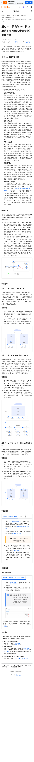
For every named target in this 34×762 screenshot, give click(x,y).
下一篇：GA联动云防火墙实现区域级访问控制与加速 (21, 666)
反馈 (20, 675)
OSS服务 (26, 649)
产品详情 (16, 42)
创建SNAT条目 (18, 550)
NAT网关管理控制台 (15, 522)
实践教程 (23, 15)
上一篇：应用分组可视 (5, 666)
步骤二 (5, 626)
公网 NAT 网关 (16, 533)
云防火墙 (8, 15)
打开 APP (28, 2)
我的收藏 (28, 42)
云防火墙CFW (15, 15)
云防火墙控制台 (13, 583)
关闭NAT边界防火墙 (21, 658)
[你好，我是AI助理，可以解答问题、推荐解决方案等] (23, 7)
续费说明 (17, 644)
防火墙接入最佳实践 (8, 17)
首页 (3, 16)
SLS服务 (7, 651)
